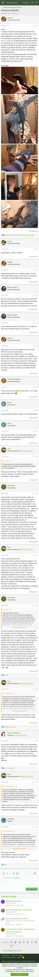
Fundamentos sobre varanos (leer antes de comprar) (20, 930)
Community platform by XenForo (19, 961)
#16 (37, 782)
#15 (37, 741)
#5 (37, 323)
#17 (37, 827)
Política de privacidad (8, 957)
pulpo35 (10, 819)
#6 (37, 346)
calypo (5, 13)
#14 (37, 689)
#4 (37, 295)
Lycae (9, 241)
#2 (37, 249)
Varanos (13, 903)
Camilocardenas (14, 379)
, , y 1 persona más (20, 235)
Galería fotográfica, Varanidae (19, 910)
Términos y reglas (17, 955)
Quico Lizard (12, 287)
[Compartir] (34, 26)
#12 (37, 555)
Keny (9, 402)
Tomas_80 (11, 485)
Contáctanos (6, 955)
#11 (37, 493)
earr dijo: (5, 610)
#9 (37, 431)
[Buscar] (36, 3)
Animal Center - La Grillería (14, 921)
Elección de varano (14, 901)
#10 (37, 456)
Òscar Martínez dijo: (8, 786)
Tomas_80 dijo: (7, 693)
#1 (37, 26)
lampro (8, 903)
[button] (3, 873)
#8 (37, 410)
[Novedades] (32, 3)
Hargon (8, 912)
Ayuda (19, 957)
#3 (37, 270)
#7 (37, 387)
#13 (37, 605)
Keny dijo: (5, 461)
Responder (34, 231)
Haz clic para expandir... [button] (19, 627)
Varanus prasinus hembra (17, 918)
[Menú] (3, 2)
